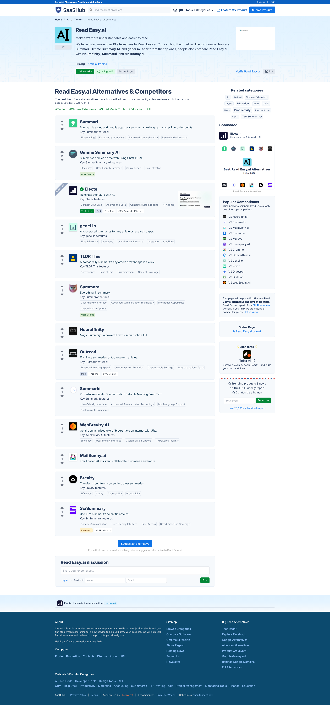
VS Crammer (236, 249)
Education (243, 103)
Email (256, 103)
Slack (235, 116)
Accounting (121, 685)
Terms (94, 694)
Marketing (104, 685)
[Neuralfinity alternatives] (73, 331)
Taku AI (245, 361)
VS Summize (236, 233)
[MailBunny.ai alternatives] (73, 457)
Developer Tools (85, 681)
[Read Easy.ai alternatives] (63, 35)
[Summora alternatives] (73, 288)
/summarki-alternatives (72, 384)
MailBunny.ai (134, 54)
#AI (149, 109)
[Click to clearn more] (165, 603)
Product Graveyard (234, 650)
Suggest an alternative (135, 543)
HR (151, 685)
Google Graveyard (234, 656)
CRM (58, 685)
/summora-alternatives (72, 283)
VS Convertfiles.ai (239, 255)
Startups (97, 2)
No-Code (66, 681)
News (227, 110)
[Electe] (73, 190)
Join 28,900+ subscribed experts (247, 408)
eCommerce (139, 685)
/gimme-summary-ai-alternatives (79, 148)
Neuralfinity (91, 54)
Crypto (229, 103)
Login (272, 2)
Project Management (189, 685)
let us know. (251, 312)
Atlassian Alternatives (235, 645)
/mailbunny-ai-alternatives (74, 451)
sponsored (111, 603)
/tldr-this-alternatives (71, 252)
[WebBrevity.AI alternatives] (73, 426)
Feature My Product (234, 10)
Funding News (175, 650)
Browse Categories (178, 629)
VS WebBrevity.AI (239, 282)
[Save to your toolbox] (63, 47)
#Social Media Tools (112, 109)
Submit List (173, 656)
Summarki (109, 54)
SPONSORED (60, 188)
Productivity (242, 110)
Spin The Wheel (165, 694)
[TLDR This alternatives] (73, 258)
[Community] (181, 9)
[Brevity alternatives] (73, 479)
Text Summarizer (252, 116)
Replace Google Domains (238, 661)
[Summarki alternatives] (73, 390)
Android (237, 97)
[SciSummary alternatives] (73, 510)
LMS (266, 103)
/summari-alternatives (72, 117)
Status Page (126, 71)
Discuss (102, 656)
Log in (64, 580)
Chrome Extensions (256, 97)
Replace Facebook (234, 634)
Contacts (88, 656)
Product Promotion (67, 656)
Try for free (86, 211)
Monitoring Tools (216, 685)
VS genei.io (235, 260)
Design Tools (107, 681)
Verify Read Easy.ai (248, 71)
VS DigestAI (236, 271)
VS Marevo (235, 238)
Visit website (85, 71)
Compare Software (178, 634)
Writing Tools (164, 685)
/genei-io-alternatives (72, 221)
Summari (82, 49)
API (122, 656)
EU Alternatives (261, 305)
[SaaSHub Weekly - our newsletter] (175, 9)
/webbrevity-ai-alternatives (75, 421)
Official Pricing (97, 64)
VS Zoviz (234, 266)
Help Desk (70, 685)
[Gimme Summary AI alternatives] (73, 154)
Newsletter (173, 661)
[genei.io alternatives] (73, 227)
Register (261, 2)
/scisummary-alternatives (74, 504)
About (114, 656)
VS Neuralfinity (238, 216)
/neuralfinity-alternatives (73, 325)
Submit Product (262, 10)
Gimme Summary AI (105, 49)
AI (228, 97)
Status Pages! (175, 645)
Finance (234, 685)
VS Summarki (237, 222)
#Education (136, 109)
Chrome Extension (178, 639)
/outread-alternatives (71, 347)
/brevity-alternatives (71, 473)
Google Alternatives (234, 639)
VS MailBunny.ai (238, 227)
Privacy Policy (78, 694)
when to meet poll (202, 694)
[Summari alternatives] (73, 123)
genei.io (134, 49)
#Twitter (60, 109)
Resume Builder (262, 110)
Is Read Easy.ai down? (247, 331)
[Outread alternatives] (73, 353)
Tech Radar (229, 629)
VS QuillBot (235, 277)
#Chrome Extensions (82, 109)
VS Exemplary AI (239, 244)
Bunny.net (127, 694)
